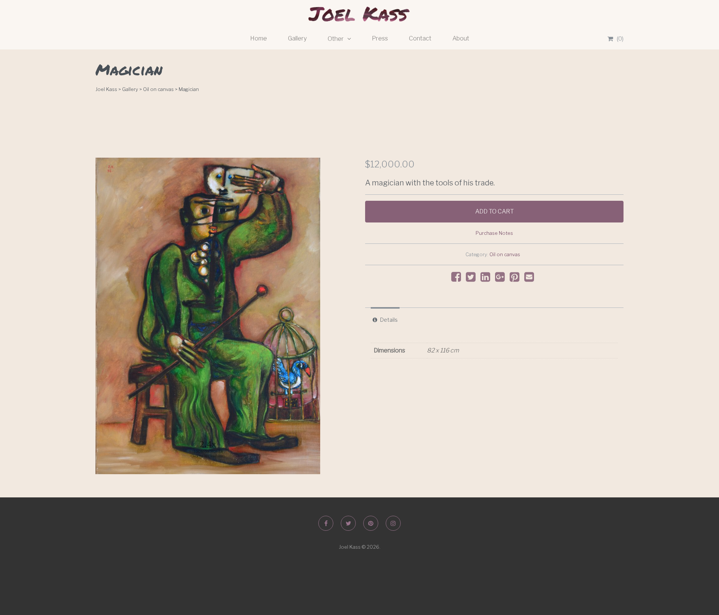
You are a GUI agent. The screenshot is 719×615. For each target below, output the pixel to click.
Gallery (297, 38)
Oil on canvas (504, 254)
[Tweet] (472, 278)
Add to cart (494, 211)
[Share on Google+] (502, 278)
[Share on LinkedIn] (487, 278)
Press (380, 38)
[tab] (385, 320)
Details (389, 319)
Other (336, 38)
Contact (420, 38)
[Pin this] (516, 278)
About (460, 38)
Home (258, 38)
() (620, 38)
